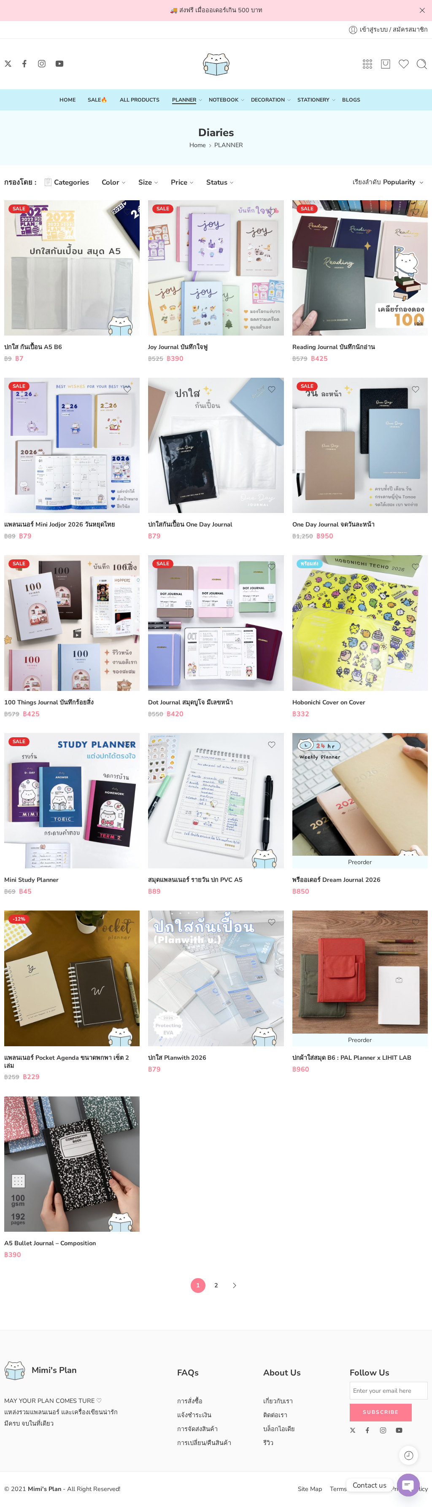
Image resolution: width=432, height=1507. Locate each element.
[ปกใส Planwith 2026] (216, 978)
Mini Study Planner (31, 880)
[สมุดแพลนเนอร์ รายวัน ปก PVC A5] (216, 800)
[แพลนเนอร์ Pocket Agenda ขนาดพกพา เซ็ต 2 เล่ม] (72, 978)
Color (110, 182)
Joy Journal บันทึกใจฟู (178, 347)
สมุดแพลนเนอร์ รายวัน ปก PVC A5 (195, 880)
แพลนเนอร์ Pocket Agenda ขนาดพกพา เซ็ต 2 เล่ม (66, 1061)
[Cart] (386, 64)
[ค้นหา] (422, 64)
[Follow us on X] (8, 63)
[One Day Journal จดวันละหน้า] (360, 445)
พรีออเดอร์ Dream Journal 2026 (336, 880)
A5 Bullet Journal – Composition (50, 1243)
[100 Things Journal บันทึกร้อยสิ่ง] (72, 622)
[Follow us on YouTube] (59, 63)
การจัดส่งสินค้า (197, 1429)
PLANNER (184, 99)
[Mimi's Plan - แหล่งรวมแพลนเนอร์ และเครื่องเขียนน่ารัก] (216, 64)
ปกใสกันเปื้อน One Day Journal (190, 524)
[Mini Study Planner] (72, 800)
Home (197, 145)
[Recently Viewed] (408, 1455)
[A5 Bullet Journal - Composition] (72, 1164)
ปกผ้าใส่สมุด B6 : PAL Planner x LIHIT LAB (351, 1057)
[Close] (422, 10)
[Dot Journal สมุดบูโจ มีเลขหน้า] (216, 622)
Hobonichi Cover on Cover (328, 702)
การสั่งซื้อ (189, 1401)
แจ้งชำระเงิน (194, 1415)
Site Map (310, 1489)
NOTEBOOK (223, 99)
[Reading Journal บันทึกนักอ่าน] (360, 268)
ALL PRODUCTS (139, 99)
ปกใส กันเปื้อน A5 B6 (33, 347)
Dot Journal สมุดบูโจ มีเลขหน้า (190, 702)
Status (216, 182)
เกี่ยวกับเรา (278, 1401)
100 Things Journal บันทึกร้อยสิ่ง (49, 702)
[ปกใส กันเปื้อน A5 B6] (72, 268)
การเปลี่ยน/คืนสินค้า (204, 1443)
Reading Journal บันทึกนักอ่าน (333, 347)
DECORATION (268, 99)
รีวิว (268, 1443)
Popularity (399, 182)
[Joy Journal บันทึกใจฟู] (216, 268)
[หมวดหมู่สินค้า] (367, 64)
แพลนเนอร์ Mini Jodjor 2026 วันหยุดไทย (59, 524)
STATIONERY (313, 99)
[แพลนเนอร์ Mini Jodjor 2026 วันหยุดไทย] (72, 445)
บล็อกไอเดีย (279, 1429)
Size (145, 182)
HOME (67, 99)
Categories (71, 182)
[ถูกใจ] (127, 212)
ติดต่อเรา (275, 1415)
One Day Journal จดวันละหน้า (333, 524)
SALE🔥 (97, 99)
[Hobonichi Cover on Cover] (360, 622)
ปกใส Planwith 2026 (177, 1057)
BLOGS (351, 99)
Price (179, 182)
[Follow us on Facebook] (24, 63)
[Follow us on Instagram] (41, 63)
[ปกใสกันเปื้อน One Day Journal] (216, 445)
